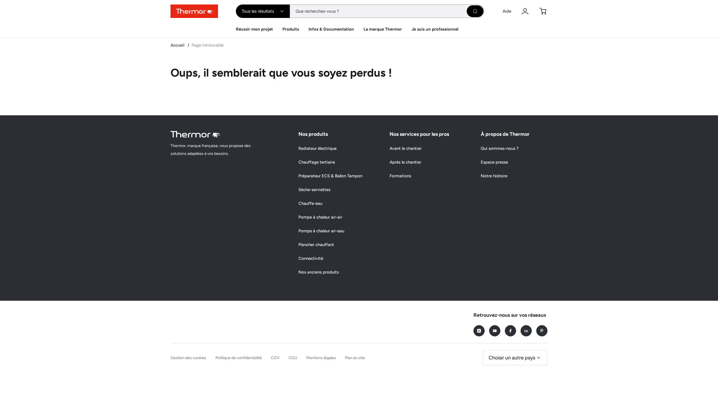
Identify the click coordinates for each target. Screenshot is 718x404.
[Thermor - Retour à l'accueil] (194, 11)
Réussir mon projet (254, 29)
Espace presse (494, 162)
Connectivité (310, 258)
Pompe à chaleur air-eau (321, 230)
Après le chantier (405, 162)
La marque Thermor (382, 29)
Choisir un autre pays (512, 358)
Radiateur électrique (317, 148)
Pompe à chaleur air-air (320, 217)
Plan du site (355, 357)
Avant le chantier (406, 148)
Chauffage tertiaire (316, 162)
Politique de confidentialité (238, 357)
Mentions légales (321, 357)
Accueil (178, 45)
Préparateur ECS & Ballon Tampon (330, 175)
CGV (275, 357)
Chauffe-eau (310, 203)
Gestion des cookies (188, 357)
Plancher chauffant (316, 244)
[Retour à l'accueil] (196, 134)
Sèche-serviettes (314, 189)
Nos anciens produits (318, 272)
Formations (400, 175)
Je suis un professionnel (435, 29)
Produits (290, 29)
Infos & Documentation (331, 29)
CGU (293, 357)
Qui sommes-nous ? (500, 148)
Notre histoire (494, 175)
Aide (507, 11)
